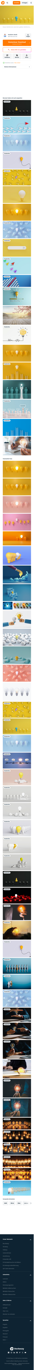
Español (5, 1335)
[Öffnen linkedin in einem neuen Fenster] (13, 1360)
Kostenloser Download (17, 43)
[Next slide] (27, 1211)
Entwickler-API (7, 1267)
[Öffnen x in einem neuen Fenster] (22, 1360)
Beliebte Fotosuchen (9, 1299)
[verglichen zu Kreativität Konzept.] (17, 699)
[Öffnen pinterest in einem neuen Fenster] (16, 1360)
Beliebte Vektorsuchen (9, 1296)
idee (19, 1211)
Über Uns (5, 1318)
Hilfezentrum (6, 1312)
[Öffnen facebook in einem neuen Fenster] (8, 1360)
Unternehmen (7, 1260)
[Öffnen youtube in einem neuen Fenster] (24, 1360)
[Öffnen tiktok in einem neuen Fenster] (19, 1360)
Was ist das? (17, 62)
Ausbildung (6, 1263)
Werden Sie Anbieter (9, 1322)
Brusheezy (6, 1251)
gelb (5, 1211)
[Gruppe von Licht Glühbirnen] (17, 1131)
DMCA (4, 1289)
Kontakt (5, 1315)
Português (6, 1338)
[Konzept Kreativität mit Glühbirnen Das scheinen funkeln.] (17, 938)
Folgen (28, 36)
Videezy (5, 1257)
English (5, 1332)
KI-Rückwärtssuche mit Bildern (12, 1270)
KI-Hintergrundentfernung (10, 1273)
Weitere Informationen (10, 66)
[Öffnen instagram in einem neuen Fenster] (11, 1360)
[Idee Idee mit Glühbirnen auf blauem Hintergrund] (7, 605)
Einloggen (24, 2)
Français (5, 1344)
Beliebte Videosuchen (9, 1302)
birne (12, 1211)
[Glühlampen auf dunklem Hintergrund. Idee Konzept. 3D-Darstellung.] (17, 903)
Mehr (4, 1347)
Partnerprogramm (8, 1293)
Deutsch (5, 1341)
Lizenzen (5, 1286)
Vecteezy (5, 1254)
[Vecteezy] (3, 3)
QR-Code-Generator (8, 1276)
